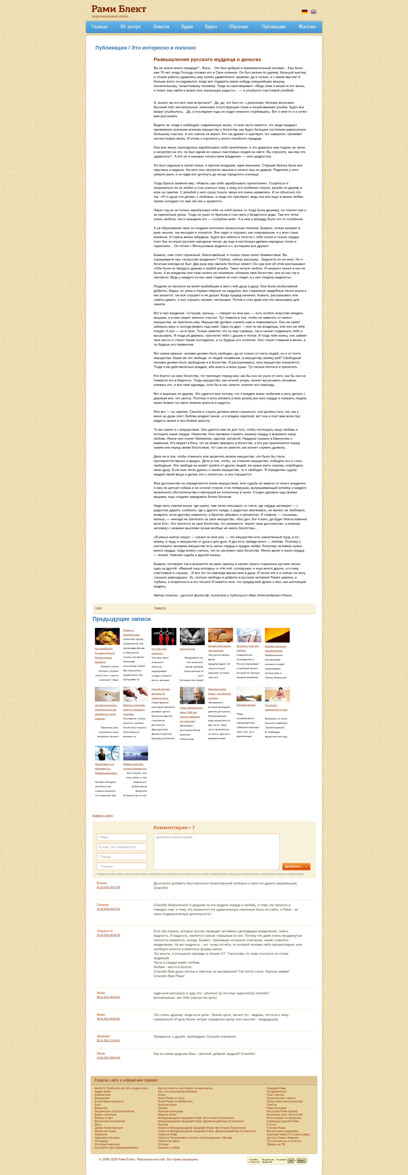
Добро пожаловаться (109, 1128)
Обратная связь (168, 1141)
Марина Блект (167, 1114)
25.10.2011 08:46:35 (108, 935)
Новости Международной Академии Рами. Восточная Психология (202, 1128)
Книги (162, 1095)
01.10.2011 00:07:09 (108, 887)
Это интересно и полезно (284, 1141)
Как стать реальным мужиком (177, 1091)
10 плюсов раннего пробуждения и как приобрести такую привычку (106, 712)
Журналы (101, 1134)
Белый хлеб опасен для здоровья (219, 648)
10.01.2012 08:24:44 (108, 1057)
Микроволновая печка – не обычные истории (219, 693)
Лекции (163, 1108)
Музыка (163, 1124)
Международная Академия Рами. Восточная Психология (196, 1118)
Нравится (160, 607)
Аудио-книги (103, 1091)
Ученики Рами (276, 1128)
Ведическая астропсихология (114, 1111)
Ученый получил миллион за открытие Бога (161, 693)
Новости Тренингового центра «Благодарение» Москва (195, 1137)
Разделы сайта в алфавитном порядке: (126, 1080)
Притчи (271, 1104)
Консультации (167, 1104)
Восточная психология (110, 1121)
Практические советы (281, 1098)
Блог (98, 1104)
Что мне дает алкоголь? (159, 651)
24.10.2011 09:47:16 (108, 908)
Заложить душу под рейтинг (248, 648)
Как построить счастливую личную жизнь (185, 1088)
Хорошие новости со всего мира (288, 1134)
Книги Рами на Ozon (171, 1098)
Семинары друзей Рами (283, 1121)
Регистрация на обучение (284, 1118)
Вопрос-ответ (104, 1118)
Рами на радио (277, 1108)
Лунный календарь (170, 1111)
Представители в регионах (285, 1101)
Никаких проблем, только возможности (135, 766)
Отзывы (163, 1144)
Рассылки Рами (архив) (282, 1111)
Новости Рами (167, 1134)
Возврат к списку (103, 815)
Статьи (271, 1124)
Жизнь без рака (105, 1131)
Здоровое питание (107, 1137)
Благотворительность (109, 1101)
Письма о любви (169, 1147)
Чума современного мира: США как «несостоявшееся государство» (191, 714)
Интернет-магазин (107, 1144)
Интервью (101, 1141)
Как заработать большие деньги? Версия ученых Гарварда (105, 655)
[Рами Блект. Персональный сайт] (119, 17)
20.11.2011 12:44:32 (108, 1040)
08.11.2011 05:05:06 (108, 1018)
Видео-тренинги (105, 1114)
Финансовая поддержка (282, 1131)
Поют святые (275, 1095)
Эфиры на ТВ (276, 1144)
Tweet (98, 607)
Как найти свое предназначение (116, 1147)
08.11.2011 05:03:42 (108, 997)
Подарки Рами (276, 1088)
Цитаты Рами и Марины (283, 1137)
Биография (102, 1098)
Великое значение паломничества (275, 648)
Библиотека (102, 1095)
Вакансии (101, 1108)
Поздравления (276, 1091)
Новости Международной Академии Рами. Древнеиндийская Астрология (207, 1131)
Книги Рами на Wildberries (175, 1101)
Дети (98, 1124)
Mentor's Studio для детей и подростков (121, 1088)
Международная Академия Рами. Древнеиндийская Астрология (201, 1121)
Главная (99, 26)
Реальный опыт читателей (284, 1114)
